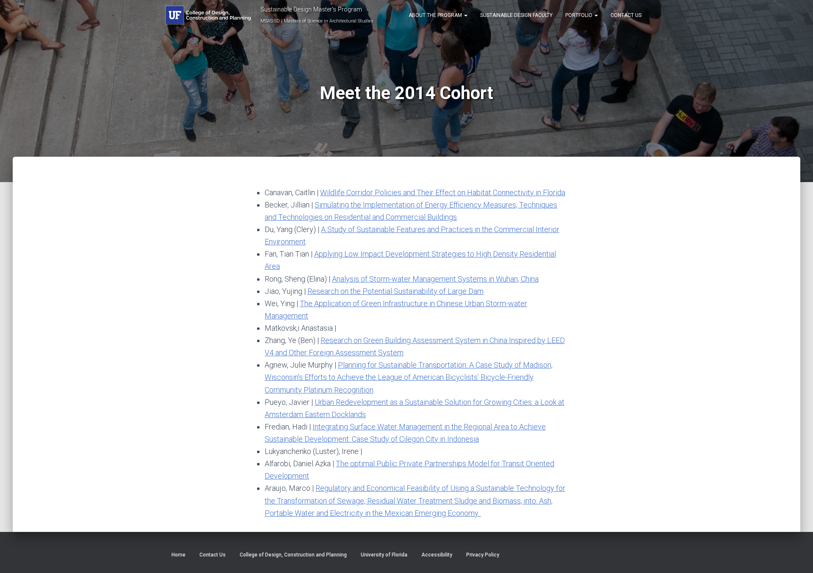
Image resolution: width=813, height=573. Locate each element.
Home (178, 555)
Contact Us (626, 15)
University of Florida (384, 555)
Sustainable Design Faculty (516, 15)
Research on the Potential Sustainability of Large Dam (395, 291)
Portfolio (579, 15)
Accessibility (436, 555)
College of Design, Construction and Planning (293, 555)
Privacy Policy (482, 555)
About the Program (436, 15)
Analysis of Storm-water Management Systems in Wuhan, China (435, 278)
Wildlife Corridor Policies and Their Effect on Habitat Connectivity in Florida (442, 192)
